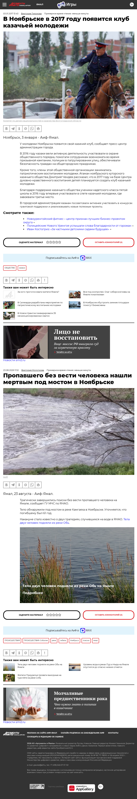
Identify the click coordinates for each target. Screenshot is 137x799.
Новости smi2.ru (14, 360)
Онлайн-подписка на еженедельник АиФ (82, 733)
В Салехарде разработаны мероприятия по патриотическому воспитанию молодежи (40, 303)
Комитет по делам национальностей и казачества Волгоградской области (42, 120)
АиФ (5, 477)
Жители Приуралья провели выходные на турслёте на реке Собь (39, 676)
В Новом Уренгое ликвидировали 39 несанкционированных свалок (37, 314)
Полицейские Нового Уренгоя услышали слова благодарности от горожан (79, 225)
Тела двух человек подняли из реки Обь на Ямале (68, 586)
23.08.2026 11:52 (11, 370)
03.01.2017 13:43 (10, 13)
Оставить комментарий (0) (108, 242)
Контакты (113, 733)
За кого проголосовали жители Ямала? (38, 292)
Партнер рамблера (56, 787)
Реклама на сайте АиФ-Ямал (42, 733)
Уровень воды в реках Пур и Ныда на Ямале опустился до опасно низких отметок (106, 665)
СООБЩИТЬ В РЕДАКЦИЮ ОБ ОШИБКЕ (45, 737)
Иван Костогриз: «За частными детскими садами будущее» (68, 229)
